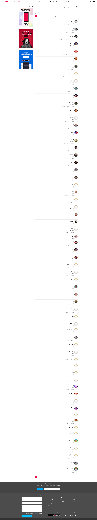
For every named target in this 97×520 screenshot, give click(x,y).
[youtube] (70, 515)
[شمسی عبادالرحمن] (76, 427)
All (35, 16)
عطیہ (52, 497)
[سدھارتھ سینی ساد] (76, 440)
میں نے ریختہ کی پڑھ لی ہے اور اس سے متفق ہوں (51, 490)
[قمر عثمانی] (76, 414)
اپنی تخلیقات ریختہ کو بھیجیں (50, 505)
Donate (3, 1)
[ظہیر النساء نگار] (76, 463)
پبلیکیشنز (50, 1)
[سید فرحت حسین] (76, 448)
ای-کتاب (71, 1)
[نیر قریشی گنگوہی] (76, 393)
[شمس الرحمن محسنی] (76, 433)
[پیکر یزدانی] (76, 408)
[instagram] (68, 515)
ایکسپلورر (54, 1)
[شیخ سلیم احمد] (76, 420)
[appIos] (51, 515)
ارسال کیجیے (26, 515)
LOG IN (15, 1)
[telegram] (65, 515)
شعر (78, 1)
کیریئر (63, 503)
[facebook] (75, 515)
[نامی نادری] (76, 386)
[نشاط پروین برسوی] (76, 401)
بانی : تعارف (62, 499)
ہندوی (74, 497)
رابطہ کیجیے (63, 501)
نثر (68, 1)
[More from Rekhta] (11, 2)
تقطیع (56, 1)
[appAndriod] (57, 515)
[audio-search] (24, 2)
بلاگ (66, 1)
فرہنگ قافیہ (52, 499)
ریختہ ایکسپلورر (62, 505)
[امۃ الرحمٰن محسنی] (76, 455)
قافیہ (58, 1)
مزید (47, 1)
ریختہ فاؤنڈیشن (62, 497)
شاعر (80, 1)
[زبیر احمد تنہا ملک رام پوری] (76, 469)
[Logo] (93, 2)
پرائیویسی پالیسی (53, 490)
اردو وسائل (52, 503)
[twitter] (73, 515)
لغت (76, 1)
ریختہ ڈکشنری (74, 501)
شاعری (63, 1)
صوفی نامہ (74, 499)
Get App (6, 1)
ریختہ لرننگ (74, 503)
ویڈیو (74, 1)
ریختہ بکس (74, 505)
